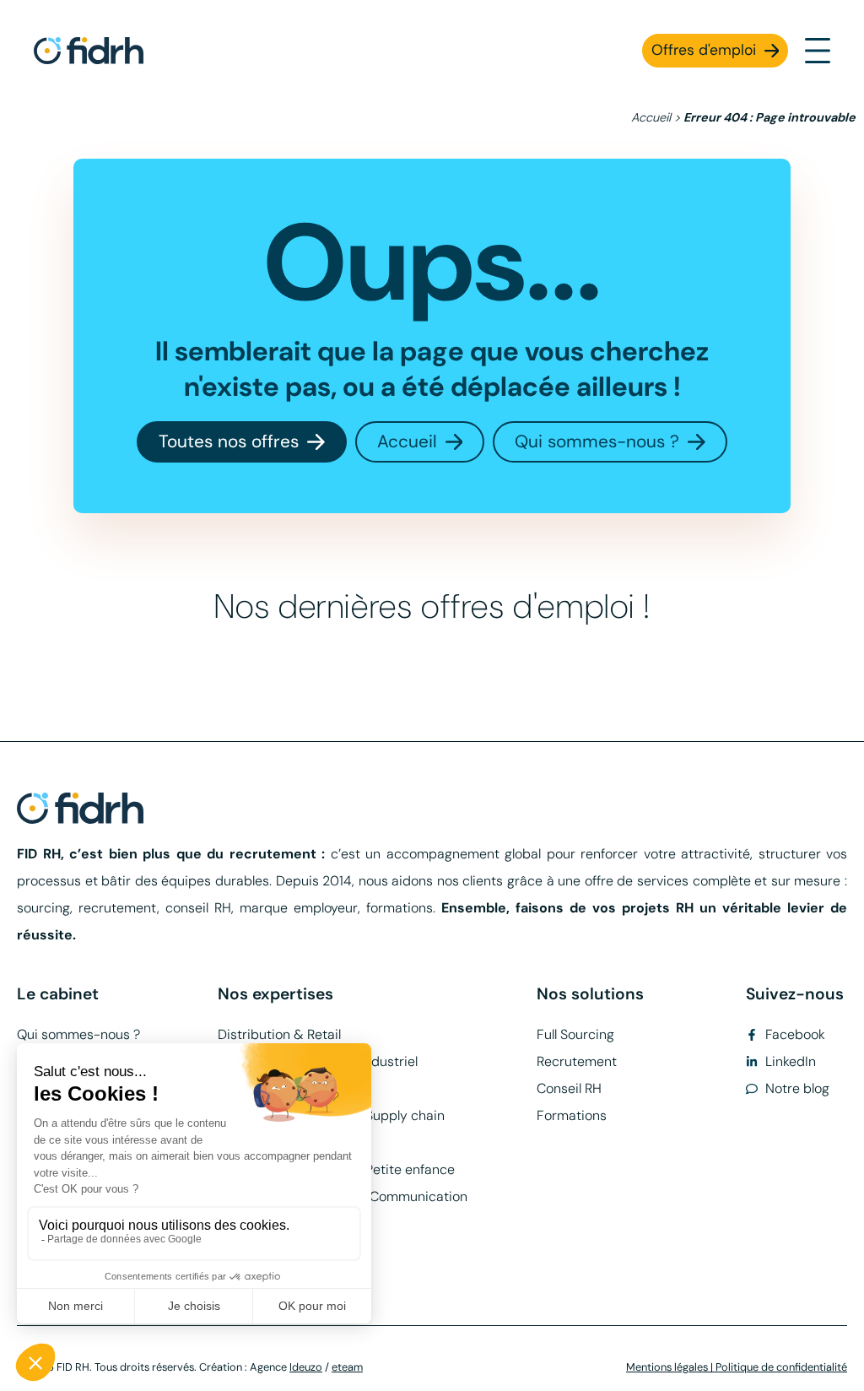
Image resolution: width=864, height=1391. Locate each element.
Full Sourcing (575, 1034)
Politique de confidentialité (781, 1367)
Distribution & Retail (279, 1034)
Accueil (651, 117)
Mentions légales (667, 1367)
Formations (572, 1115)
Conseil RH (569, 1088)
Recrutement (577, 1061)
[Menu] (817, 50)
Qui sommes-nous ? (78, 1034)
